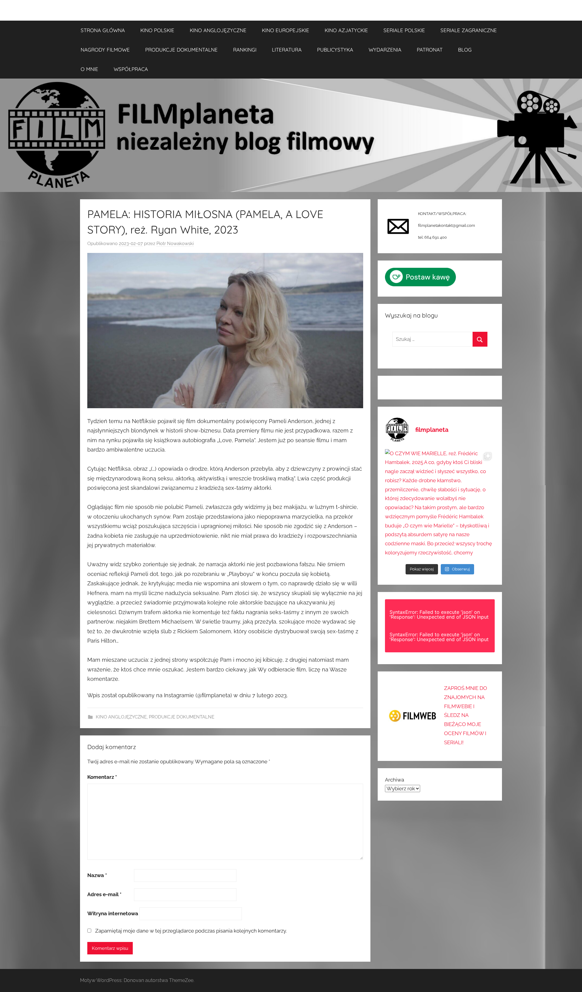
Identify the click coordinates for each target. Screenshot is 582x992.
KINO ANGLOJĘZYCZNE (218, 30)
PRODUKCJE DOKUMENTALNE (181, 49)
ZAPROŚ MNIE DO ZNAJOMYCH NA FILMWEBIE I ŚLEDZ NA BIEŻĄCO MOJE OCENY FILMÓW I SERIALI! (465, 715)
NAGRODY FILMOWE (105, 49)
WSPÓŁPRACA (131, 69)
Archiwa (394, 780)
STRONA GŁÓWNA (103, 30)
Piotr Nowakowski (175, 243)
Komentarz (102, 777)
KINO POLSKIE (157, 30)
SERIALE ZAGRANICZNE (468, 30)
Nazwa (97, 875)
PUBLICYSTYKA (335, 49)
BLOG (465, 49)
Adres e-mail (104, 894)
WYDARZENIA (385, 49)
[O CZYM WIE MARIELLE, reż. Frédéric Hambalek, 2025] (440, 504)
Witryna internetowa (112, 913)
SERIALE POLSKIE (404, 30)
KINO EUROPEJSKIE (285, 30)
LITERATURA (287, 49)
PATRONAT (430, 49)
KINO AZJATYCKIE (346, 30)
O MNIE (89, 69)
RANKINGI (244, 49)
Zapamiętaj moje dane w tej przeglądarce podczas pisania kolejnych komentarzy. (191, 931)
